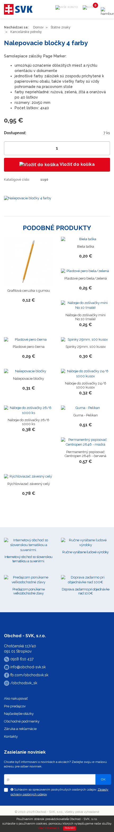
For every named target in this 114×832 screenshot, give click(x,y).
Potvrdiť (69, 828)
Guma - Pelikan (85, 415)
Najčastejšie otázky (19, 714)
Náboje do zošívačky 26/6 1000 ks (28, 422)
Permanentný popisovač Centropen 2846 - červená (85, 454)
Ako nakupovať (16, 698)
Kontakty (11, 736)
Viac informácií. (49, 828)
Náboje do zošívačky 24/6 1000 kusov (85, 385)
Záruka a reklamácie (20, 729)
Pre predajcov (15, 706)
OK (103, 779)
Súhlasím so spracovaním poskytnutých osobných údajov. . (59, 792)
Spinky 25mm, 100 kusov (85, 347)
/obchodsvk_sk (23, 683)
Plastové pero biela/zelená (85, 278)
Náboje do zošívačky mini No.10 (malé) (85, 317)
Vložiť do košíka (77, 164)
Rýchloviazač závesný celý (28, 484)
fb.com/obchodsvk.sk (28, 675)
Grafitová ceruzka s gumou (28, 291)
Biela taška (85, 246)
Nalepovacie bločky (28, 379)
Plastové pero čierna (29, 347)
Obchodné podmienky (22, 721)
